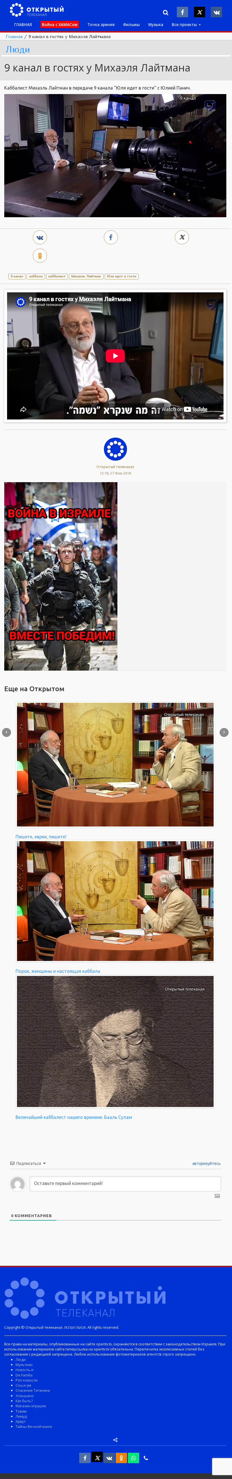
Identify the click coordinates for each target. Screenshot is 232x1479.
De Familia (24, 1375)
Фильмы (131, 24)
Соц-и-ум (23, 1385)
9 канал (17, 276)
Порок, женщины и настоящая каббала (58, 971)
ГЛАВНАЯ (23, 24)
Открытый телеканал (115, 467)
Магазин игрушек (31, 1405)
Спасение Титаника (33, 1390)
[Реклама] (60, 575)
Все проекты (185, 24)
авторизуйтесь (206, 1163)
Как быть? (24, 1400)
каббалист (57, 276)
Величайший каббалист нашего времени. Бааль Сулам (74, 1117)
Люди (18, 50)
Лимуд (21, 1416)
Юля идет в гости (121, 276)
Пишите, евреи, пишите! (41, 836)
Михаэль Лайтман (86, 276)
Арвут (20, 1421)
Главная (14, 36)
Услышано (25, 1395)
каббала (36, 276)
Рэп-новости (27, 1380)
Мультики (24, 1364)
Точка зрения (101, 24)
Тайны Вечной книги (34, 1426)
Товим (21, 1411)
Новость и (24, 1369)
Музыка (155, 24)
